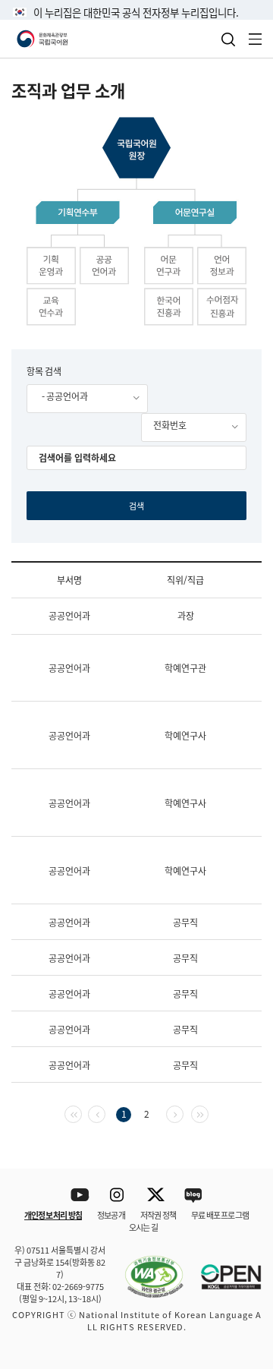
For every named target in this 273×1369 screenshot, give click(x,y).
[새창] (146, 1268)
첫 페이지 (81, 1112)
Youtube (80, 1195)
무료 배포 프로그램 (220, 1215)
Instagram (117, 1195)
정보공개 (111, 1215)
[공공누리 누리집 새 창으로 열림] (224, 1268)
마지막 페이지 (208, 1112)
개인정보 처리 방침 (53, 1215)
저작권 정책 (158, 1215)
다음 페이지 (183, 1112)
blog (193, 1195)
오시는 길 (143, 1227)
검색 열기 (228, 39)
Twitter (155, 1195)
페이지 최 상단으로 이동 (242, 1149)
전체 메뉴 (255, 39)
